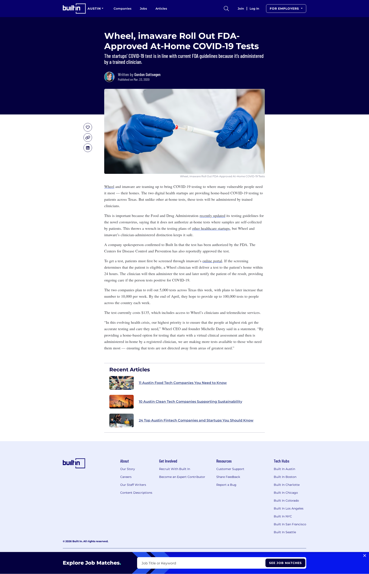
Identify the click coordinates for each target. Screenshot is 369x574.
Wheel (109, 186)
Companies (122, 8)
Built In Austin (284, 469)
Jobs (143, 8)
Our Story (127, 469)
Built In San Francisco (290, 524)
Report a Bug (226, 485)
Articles (161, 8)
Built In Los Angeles (288, 508)
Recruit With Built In (174, 469)
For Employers (285, 8)
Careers (126, 477)
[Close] (364, 555)
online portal (212, 260)
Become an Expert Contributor (182, 477)
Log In (254, 8)
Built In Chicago (286, 493)
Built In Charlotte (287, 485)
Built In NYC (283, 516)
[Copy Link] (87, 137)
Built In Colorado (286, 500)
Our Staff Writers (133, 485)
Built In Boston (285, 477)
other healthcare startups (211, 228)
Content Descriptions (136, 493)
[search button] (226, 8)
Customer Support (230, 469)
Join (241, 8)
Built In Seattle (285, 532)
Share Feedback (228, 477)
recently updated (212, 215)
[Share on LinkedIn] (87, 148)
